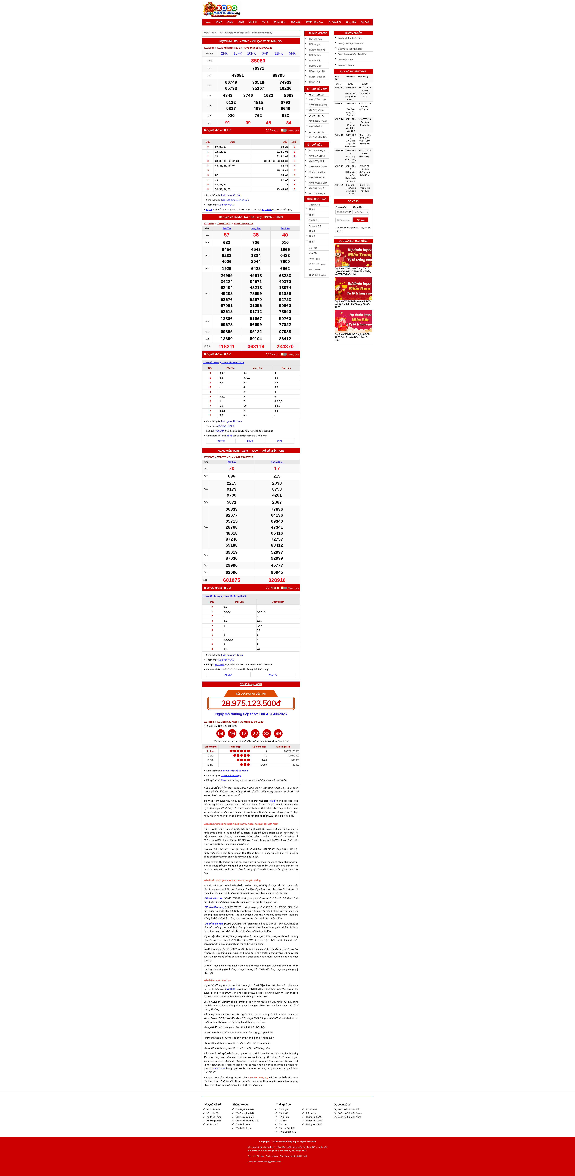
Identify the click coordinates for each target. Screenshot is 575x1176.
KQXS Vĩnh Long (317, 99)
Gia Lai (365, 153)
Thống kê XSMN (314, 1120)
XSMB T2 (339, 87)
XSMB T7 (339, 166)
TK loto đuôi (315, 65)
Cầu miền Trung (346, 65)
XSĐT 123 (314, 264)
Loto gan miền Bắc (231, 195)
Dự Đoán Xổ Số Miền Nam (347, 1116)
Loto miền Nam (211, 362)
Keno (312, 258)
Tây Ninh (350, 143)
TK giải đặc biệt (317, 71)
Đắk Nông (364, 175)
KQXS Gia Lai (315, 126)
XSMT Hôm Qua (317, 193)
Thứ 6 (312, 214)
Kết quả (360, 220)
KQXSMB (209, 48)
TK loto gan (315, 44)
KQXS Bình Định (317, 177)
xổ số (229, 435)
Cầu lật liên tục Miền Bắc (350, 43)
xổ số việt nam (216, 1068)
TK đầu (283, 1120)
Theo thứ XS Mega (231, 775)
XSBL (279, 441)
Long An (351, 175)
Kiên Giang (351, 191)
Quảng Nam (277, 462)
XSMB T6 (339, 150)
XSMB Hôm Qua (317, 150)
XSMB (219, 22)
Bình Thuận (350, 146)
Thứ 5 (312, 236)
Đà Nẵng (365, 122)
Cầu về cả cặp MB (245, 1116)
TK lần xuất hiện (317, 76)
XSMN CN (350, 185)
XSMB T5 (339, 135)
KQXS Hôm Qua (314, 22)
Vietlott (253, 22)
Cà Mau (350, 99)
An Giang (350, 141)
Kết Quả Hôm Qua (314, 145)
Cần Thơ (351, 131)
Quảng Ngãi (364, 172)
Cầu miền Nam (345, 59)
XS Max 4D (212, 1124)
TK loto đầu (315, 60)
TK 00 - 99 (314, 82)
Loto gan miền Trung (232, 654)
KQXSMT (209, 457)
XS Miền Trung (214, 1116)
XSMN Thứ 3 (223, 223)
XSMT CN (364, 185)
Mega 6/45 (314, 204)
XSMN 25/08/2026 (243, 223)
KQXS (209, 209)
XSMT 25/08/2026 (243, 457)
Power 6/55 (315, 226)
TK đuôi (283, 1124)
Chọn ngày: (341, 207)
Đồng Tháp (350, 96)
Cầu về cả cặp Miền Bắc (350, 48)
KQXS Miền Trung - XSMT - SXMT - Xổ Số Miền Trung (251, 450)
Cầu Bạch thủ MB (245, 1109)
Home (208, 22)
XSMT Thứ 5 (365, 135)
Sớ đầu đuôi (335, 22)
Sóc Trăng (350, 128)
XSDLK (228, 674)
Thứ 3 (312, 230)
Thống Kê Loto (318, 33)
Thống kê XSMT (314, 1124)
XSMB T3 (339, 103)
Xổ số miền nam (214, 923)
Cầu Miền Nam (243, 1124)
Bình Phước (350, 178)
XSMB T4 (339, 119)
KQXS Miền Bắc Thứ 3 (228, 48)
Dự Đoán (365, 22)
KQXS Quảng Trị (317, 188)
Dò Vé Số (353, 201)
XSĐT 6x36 (315, 269)
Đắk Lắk (231, 462)
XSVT (250, 441)
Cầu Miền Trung (244, 1128)
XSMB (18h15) (316, 132)
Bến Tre (227, 228)
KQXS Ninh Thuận (318, 120)
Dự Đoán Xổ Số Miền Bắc (347, 1109)
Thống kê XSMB (314, 1116)
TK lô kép (284, 1116)
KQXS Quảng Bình (318, 182)
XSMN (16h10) (316, 94)
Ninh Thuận (364, 156)
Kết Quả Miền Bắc (318, 137)
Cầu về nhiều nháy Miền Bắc (352, 54)
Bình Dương (350, 159)
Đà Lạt (351, 193)
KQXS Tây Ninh (316, 161)
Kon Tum (365, 191)
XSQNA (273, 674)
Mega (224, 780)
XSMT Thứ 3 (223, 457)
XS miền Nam (213, 1109)
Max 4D (313, 247)
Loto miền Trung (211, 596)
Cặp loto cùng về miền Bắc (235, 199)
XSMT (241, 22)
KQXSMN (209, 223)
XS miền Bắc (213, 1113)
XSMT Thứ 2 (365, 87)
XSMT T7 (364, 166)
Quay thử (351, 22)
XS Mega (209, 722)
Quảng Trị (364, 143)
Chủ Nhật (313, 220)
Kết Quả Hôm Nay (317, 89)
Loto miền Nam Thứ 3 (232, 362)
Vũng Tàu (256, 228)
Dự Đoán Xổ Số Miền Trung (348, 1113)
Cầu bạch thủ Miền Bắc (350, 38)
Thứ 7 (312, 241)
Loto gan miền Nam (231, 421)
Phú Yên (365, 90)
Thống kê (296, 22)
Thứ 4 (312, 209)
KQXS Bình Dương (318, 104)
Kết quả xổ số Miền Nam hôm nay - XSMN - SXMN (251, 217)
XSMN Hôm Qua (317, 172)
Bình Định (364, 138)
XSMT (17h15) (316, 116)
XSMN (230, 22)
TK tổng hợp (315, 38)
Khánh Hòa (365, 125)
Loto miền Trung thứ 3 (234, 596)
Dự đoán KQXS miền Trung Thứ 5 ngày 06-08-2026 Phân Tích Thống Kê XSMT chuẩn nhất (353, 271)
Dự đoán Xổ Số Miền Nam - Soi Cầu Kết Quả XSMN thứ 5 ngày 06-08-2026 (353, 304)
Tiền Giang (351, 188)
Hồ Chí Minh (350, 93)
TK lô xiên (284, 1113)
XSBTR (221, 441)
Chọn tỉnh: (358, 207)
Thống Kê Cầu (353, 32)
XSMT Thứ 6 (365, 150)
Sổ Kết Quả (279, 22)
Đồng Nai (350, 125)
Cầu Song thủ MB (245, 1113)
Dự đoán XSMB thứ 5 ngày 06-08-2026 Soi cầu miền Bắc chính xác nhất (352, 337)
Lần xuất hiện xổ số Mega (234, 770)
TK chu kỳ (311, 1113)
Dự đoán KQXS (226, 204)
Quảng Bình (364, 141)
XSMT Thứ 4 (365, 119)
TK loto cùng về (317, 49)
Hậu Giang (350, 181)
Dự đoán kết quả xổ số (353, 241)
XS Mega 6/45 (214, 1120)
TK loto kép (315, 55)
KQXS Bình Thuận (318, 166)
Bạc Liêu (285, 228)
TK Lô (265, 22)
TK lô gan (284, 1109)
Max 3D (313, 253)
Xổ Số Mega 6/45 (251, 684)
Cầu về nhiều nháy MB (247, 1120)
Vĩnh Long (350, 156)
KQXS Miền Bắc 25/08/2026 (257, 48)
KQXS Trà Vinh (316, 110)
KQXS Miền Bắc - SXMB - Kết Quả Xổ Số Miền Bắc (251, 41)
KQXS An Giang (317, 155)
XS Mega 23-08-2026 (251, 722)
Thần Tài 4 (315, 274)
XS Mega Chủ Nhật (227, 722)
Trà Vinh (351, 162)
